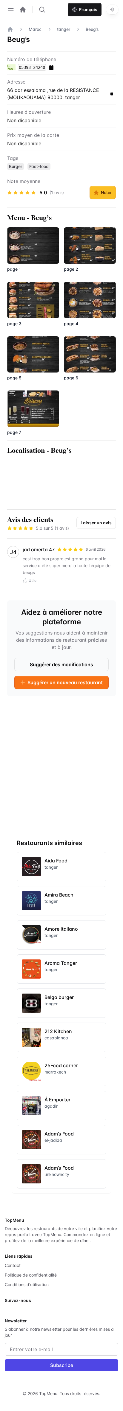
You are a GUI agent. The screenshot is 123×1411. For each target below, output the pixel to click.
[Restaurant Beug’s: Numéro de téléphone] (11, 67)
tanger (63, 29)
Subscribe (61, 1365)
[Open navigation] (11, 10)
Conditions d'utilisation (27, 1284)
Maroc (35, 29)
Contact (13, 1265)
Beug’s (92, 29)
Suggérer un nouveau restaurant (65, 682)
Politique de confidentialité (31, 1274)
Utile (32, 580)
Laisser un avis (96, 522)
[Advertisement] (61, 762)
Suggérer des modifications (61, 664)
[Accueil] (10, 29)
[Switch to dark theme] (112, 9)
